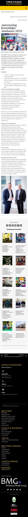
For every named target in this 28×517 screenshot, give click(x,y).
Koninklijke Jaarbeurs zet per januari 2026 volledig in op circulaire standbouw (6, 292)
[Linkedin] (8, 489)
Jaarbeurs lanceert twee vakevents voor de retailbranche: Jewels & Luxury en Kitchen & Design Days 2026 (20, 249)
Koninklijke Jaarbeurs (21, 16)
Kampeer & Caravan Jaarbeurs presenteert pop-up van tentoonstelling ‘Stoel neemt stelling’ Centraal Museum (7, 337)
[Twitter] (14, 489)
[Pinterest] (20, 489)
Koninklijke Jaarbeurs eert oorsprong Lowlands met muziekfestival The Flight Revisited (7, 271)
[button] (26, 8)
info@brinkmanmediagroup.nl (9, 394)
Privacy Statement (6, 476)
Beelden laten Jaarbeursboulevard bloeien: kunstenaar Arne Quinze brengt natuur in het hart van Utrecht (7, 314)
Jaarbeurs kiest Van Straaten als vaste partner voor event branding (20, 335)
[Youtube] (17, 489)
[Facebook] (11, 489)
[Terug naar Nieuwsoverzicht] (2, 12)
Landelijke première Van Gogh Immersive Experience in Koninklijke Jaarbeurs (7, 248)
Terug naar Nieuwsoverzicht (8, 11)
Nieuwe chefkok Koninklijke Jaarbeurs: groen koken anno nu (20, 312)
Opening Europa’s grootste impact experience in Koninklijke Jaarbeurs (20, 270)
